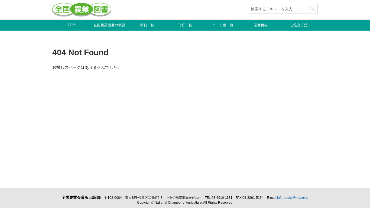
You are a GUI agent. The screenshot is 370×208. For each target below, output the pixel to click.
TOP (71, 25)
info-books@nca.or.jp (292, 198)
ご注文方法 (299, 25)
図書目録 (261, 25)
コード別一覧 (222, 25)
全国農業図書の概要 (109, 25)
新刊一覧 (147, 25)
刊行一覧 (185, 25)
